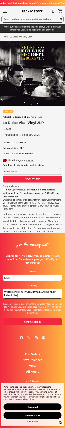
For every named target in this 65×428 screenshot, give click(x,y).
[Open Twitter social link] (28, 337)
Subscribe (32, 321)
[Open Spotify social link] (43, 337)
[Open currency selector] (52, 11)
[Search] (61, 19)
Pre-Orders (32, 354)
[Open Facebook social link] (21, 337)
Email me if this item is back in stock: (24, 165)
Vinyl (32, 365)
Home (5, 37)
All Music (32, 371)
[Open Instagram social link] (36, 337)
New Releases (32, 360)
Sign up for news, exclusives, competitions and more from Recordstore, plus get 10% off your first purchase (31, 193)
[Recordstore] (32, 11)
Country (32, 285)
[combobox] (32, 19)
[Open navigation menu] (5, 11)
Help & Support (32, 381)
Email (33, 271)
